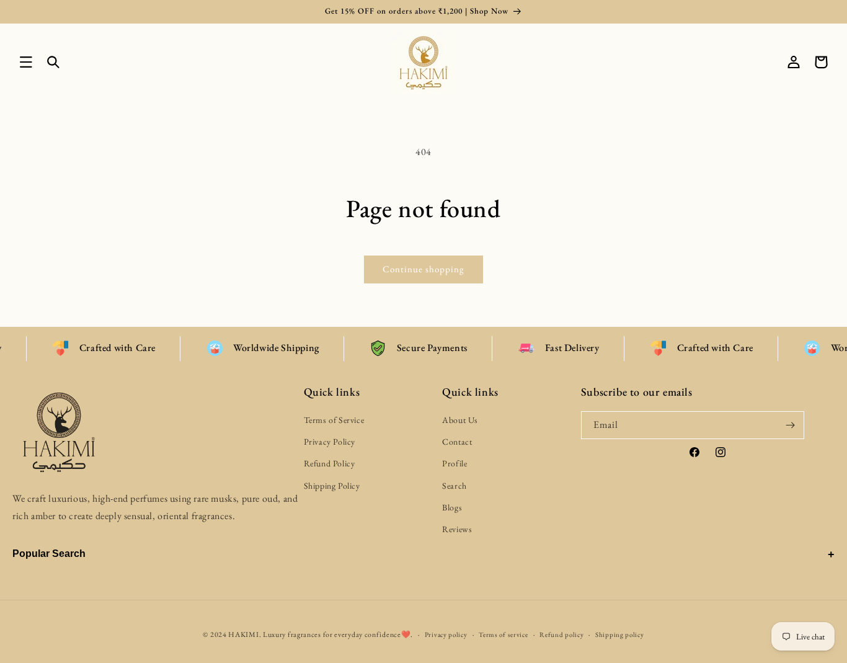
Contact (457, 442)
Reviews (457, 529)
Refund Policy (329, 463)
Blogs (452, 507)
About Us (460, 419)
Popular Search (49, 553)
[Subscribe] (790, 425)
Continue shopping (423, 269)
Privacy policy (446, 634)
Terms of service (503, 634)
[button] (26, 62)
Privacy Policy (329, 442)
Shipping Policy (332, 485)
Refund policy (561, 634)
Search (454, 485)
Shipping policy (619, 634)
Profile (454, 463)
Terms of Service (334, 419)
